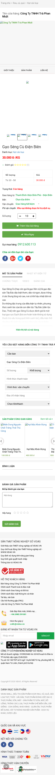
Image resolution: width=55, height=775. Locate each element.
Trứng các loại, (15, 703)
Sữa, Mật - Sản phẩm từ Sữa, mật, (29, 700)
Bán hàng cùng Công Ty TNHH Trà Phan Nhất (20, 583)
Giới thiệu (9, 70)
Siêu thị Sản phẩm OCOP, (25, 694)
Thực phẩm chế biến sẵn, (35, 703)
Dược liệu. (12, 713)
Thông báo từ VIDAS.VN (11, 562)
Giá (38, 175)
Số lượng (10, 175)
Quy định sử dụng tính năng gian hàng (17, 556)
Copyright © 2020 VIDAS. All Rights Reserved (19, 681)
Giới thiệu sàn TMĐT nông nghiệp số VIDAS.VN (21, 546)
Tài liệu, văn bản (8, 597)
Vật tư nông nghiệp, (20, 710)
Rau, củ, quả (19, 3)
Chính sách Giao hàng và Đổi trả (14, 590)
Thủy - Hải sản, (17, 697)
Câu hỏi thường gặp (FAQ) (12, 600)
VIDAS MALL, (7, 694)
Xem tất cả (45, 419)
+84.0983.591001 (18, 614)
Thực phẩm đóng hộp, (35, 697)
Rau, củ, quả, (43, 694)
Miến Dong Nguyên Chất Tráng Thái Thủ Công (12, 450)
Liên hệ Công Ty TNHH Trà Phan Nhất (17, 604)
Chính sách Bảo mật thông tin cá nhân (17, 594)
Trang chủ (5, 3)
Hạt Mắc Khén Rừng (36, 449)
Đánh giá (39, 281)
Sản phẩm (26, 70)
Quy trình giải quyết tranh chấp (14, 559)
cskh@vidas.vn (17, 624)
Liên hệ (44, 70)
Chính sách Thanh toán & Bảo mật (15, 587)
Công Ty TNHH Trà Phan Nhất (26, 15)
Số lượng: (6, 216)
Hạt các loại (32, 3)
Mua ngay (29, 234)
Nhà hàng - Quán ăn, (30, 707)
